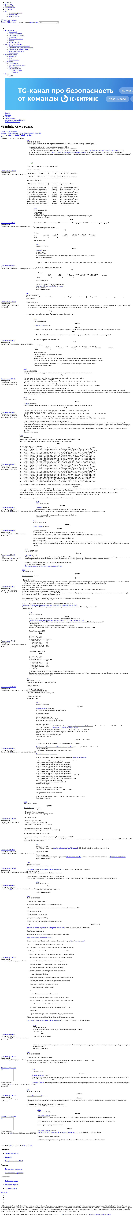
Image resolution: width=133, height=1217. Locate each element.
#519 (37, 882)
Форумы (7, 116)
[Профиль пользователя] (7, 1081)
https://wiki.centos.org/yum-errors (46, 754)
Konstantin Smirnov (42, 708)
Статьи (7, 74)
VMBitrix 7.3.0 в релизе (12, 122)
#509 (37, 502)
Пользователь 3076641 (8, 171)
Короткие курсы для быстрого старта (21, 47)
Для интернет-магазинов (13, 1169)
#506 (25, 369)
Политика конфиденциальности (100, 1214)
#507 (25, 398)
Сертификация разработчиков (18, 49)
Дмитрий (39, 250)
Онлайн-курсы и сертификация (19, 46)
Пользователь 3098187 (8, 687)
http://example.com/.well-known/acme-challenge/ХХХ (106, 150)
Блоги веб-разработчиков (17, 65)
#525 (39, 1110)
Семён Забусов (39, 325)
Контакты (4, 1192)
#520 (28, 896)
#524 (28, 1090)
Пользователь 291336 (8, 555)
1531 (11, 558)
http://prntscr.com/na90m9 (118, 857)
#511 (26, 549)
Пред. (10, 135)
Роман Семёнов (27, 576)
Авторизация (33, 22)
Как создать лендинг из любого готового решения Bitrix (43, 566)
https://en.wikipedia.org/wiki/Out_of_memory (50, 286)
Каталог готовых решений (14, 1173)
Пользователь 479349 (8, 223)
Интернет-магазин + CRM (14, 1161)
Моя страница (17, 70)
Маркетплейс (13, 14)
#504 (27, 293)
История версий (14, 42)
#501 (28, 140)
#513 (30, 612)
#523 (33, 1069)
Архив (11, 75)
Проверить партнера (12, 1184)
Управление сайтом (15, 33)
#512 (23, 570)
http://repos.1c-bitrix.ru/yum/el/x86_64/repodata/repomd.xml (54, 747)
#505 (35, 319)
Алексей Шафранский (8, 1068)
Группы (15, 72)
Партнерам (8, 4)
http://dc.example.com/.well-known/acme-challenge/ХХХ (68, 152)
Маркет (11, 40)
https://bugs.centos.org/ (80, 757)
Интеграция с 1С (14, 16)
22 (22, 135)
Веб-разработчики (15, 68)
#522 (28, 1052)
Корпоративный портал (16, 35)
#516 (25, 802)
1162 (11, 1084)
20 (18, 135)
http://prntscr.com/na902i (73, 857)
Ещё (6, 11)
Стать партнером (11, 1188)
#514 (28, 678)
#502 (35, 209)
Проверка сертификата (16, 51)
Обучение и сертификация (13, 44)
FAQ (10, 58)
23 (24, 135)
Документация (9, 30)
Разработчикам (10, 7)
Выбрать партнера (11, 1181)
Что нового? (13, 32)
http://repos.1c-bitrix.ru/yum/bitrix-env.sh (80, 726)
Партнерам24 (9, 6)
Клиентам (8, 2)
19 (16, 135)
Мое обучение (13, 53)
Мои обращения (14, 60)
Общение (8, 115)
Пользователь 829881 (8, 265)
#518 (28, 862)
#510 (34, 520)
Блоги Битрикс (13, 63)
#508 (21, 436)
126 (11, 268)
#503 (37, 244)
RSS (2, 136)
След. (30, 135)
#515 (37, 702)
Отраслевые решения (16, 39)
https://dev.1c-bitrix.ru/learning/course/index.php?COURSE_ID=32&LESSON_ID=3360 (49, 605)
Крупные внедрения (15, 13)
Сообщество (9, 61)
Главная (7, 113)
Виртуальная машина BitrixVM (15, 120)
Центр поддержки (11, 54)
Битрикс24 (8, 9)
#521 (34, 1026)
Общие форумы (14, 67)
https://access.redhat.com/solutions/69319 (39, 937)
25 (27, 135)
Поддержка (12, 56)
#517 (37, 844)
